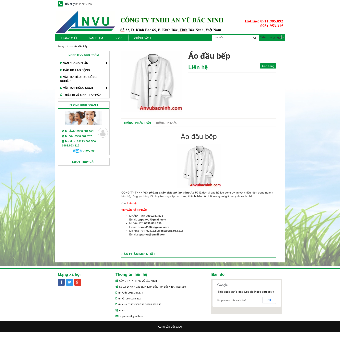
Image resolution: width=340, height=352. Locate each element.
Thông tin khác (166, 122)
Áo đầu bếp (199, 136)
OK (269, 300)
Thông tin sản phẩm (137, 122)
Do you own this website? (231, 300)
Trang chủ (63, 46)
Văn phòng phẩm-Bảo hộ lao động (166, 192)
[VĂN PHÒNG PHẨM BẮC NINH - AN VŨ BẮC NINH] (170, 21)
